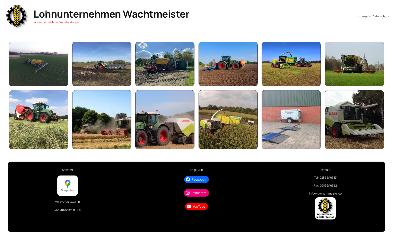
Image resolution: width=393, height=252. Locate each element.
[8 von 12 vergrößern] (126, 95)
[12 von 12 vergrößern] (379, 95)
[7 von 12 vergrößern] (63, 95)
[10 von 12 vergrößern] (252, 95)
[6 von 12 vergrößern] (379, 47)
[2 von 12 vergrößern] (126, 47)
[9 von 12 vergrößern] (189, 95)
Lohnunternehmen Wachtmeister (111, 13)
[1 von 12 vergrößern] (63, 47)
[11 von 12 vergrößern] (315, 95)
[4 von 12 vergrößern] (252, 47)
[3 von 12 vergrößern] (189, 47)
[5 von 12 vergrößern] (315, 47)
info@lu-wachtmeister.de (325, 193)
